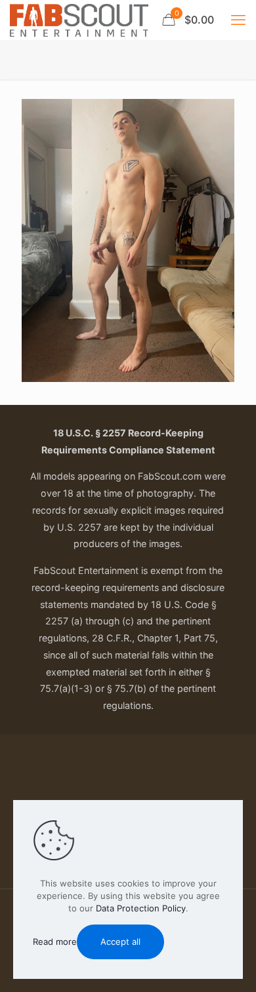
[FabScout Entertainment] (79, 19)
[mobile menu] (238, 20)
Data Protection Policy (141, 908)
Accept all (120, 941)
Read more (55, 941)
